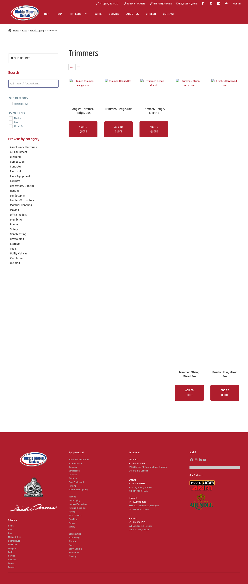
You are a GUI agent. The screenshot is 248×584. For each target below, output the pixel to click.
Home (16, 30)
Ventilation (74, 552)
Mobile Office (14, 537)
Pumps (72, 523)
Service (11, 555)
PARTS (98, 14)
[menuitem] (237, 3)
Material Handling (77, 508)
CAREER (151, 14)
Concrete (73, 474)
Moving (72, 511)
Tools (71, 545)
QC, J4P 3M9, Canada (139, 509)
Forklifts (72, 485)
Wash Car (12, 544)
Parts (10, 552)
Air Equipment (75, 463)
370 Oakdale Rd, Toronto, (140, 526)
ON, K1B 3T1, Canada (138, 491)
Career (11, 563)
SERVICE (114, 14)
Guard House (14, 540)
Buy (10, 533)
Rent (24, 30)
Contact (11, 567)
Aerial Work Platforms (79, 459)
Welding (72, 556)
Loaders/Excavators (78, 504)
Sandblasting (75, 533)
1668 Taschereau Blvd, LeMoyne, (144, 505)
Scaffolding (74, 537)
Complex (12, 548)
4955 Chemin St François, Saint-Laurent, (148, 467)
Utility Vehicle (75, 548)
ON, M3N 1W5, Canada (139, 529)
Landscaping (37, 30)
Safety (72, 526)
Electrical (73, 478)
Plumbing (73, 519)
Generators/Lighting (78, 489)
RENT (47, 14)
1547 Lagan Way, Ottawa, (140, 487)
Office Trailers (75, 515)
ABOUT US (132, 14)
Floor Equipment (76, 482)
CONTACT (168, 14)
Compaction (74, 470)
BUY (60, 14)
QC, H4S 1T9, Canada (138, 470)
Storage (72, 541)
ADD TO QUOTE (83, 129)
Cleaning (73, 467)
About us (12, 559)
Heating (72, 496)
